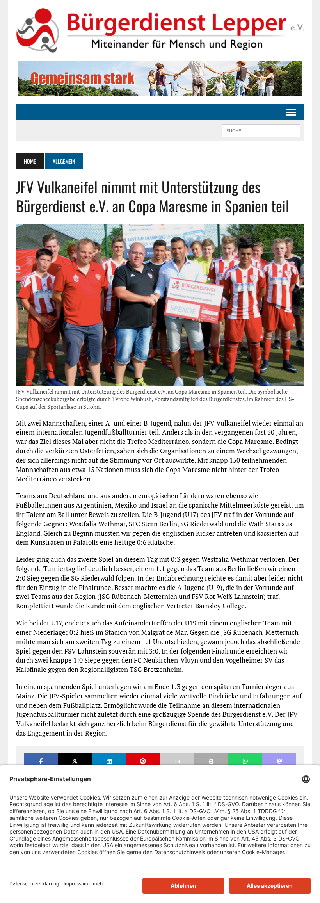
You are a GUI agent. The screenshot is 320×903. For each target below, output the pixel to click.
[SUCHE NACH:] (261, 129)
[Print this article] (211, 761)
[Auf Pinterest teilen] (143, 761)
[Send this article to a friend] (177, 761)
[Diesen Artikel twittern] (75, 761)
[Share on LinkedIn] (109, 761)
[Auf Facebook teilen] (41, 761)
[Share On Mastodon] (279, 761)
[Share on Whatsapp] (245, 761)
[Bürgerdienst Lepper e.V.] (160, 30)
